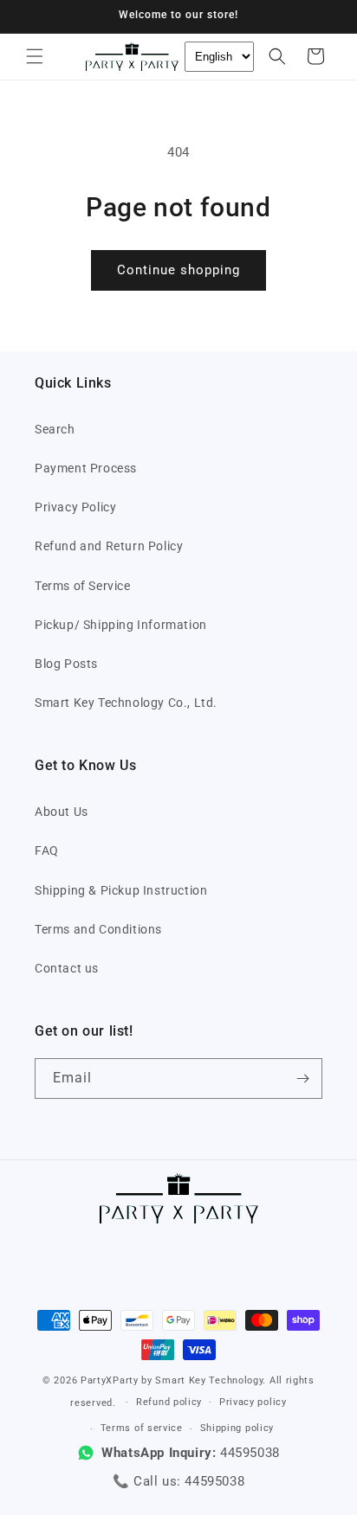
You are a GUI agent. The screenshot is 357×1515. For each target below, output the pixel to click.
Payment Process (86, 468)
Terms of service (142, 1428)
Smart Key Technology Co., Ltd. (126, 702)
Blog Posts (66, 664)
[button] (35, 56)
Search (55, 429)
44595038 (214, 1481)
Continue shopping (178, 270)
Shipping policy (237, 1428)
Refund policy (169, 1402)
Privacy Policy (75, 507)
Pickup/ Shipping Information (121, 625)
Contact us (67, 968)
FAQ (47, 850)
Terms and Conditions (98, 929)
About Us (61, 811)
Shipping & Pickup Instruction (121, 890)
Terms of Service (83, 586)
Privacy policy (253, 1402)
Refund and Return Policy (109, 546)
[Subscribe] (302, 1078)
